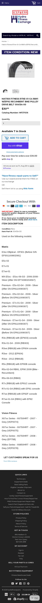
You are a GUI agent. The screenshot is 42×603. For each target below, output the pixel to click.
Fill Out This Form (21, 567)
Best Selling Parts (21, 484)
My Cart (21, 556)
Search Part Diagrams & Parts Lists (21, 504)
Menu (7, 3)
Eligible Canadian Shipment (21, 487)
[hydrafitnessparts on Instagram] (24, 584)
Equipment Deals (21, 482)
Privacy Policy (21, 518)
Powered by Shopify (30, 590)
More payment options (15, 152)
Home (4, 41)
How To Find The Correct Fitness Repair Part (21, 498)
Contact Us (21, 493)
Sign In (21, 550)
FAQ (21, 559)
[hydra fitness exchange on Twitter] (16, 584)
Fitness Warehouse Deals (21, 575)
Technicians (21, 479)
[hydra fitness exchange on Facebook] (20, 584)
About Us (21, 490)
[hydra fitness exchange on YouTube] (12, 584)
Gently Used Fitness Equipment (21, 496)
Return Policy (21, 524)
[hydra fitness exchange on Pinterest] (28, 584)
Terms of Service (21, 526)
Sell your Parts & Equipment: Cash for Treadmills (21, 507)
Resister (21, 553)
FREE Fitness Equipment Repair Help (21, 501)
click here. (32, 219)
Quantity (6, 119)
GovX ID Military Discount (21, 510)
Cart (38, 3)
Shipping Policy (21, 521)
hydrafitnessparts (14, 590)
